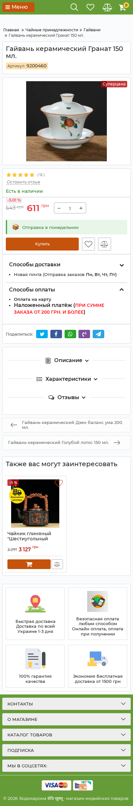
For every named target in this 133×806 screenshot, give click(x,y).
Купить (42, 243)
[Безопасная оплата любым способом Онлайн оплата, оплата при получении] (97, 614)
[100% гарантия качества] (35, 666)
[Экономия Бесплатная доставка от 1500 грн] (97, 666)
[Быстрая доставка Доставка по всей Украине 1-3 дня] (35, 614)
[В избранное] (88, 244)
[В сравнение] (104, 244)
